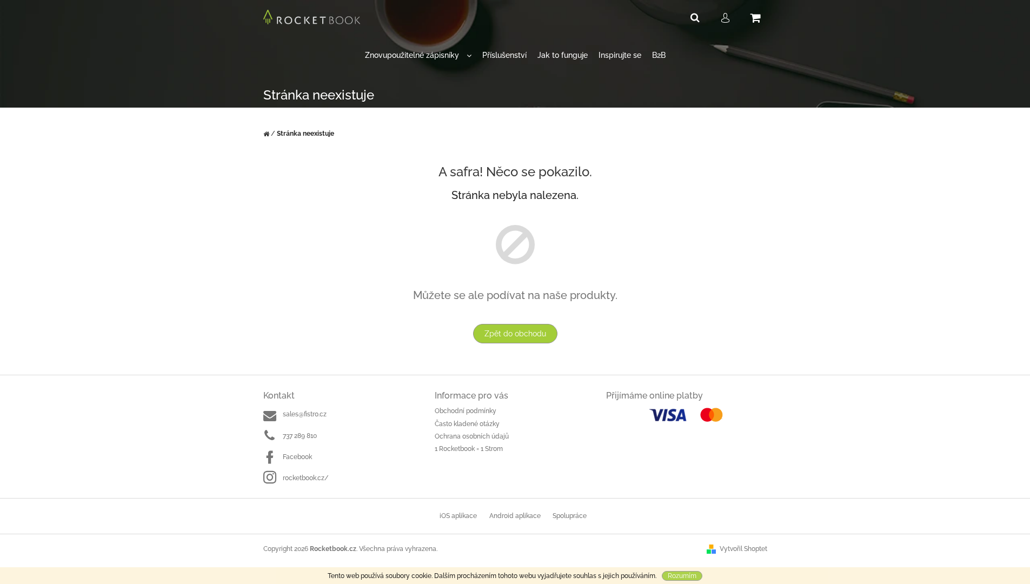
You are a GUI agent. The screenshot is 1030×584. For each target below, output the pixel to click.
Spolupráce (570, 516)
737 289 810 (300, 436)
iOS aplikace (458, 516)
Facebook (297, 457)
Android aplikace (515, 516)
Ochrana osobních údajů (472, 436)
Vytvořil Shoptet (743, 549)
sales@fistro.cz (305, 414)
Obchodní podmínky (465, 411)
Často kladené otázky (467, 424)
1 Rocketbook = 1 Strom (469, 449)
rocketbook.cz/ (306, 478)
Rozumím (682, 576)
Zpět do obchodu (515, 333)
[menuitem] (418, 55)
